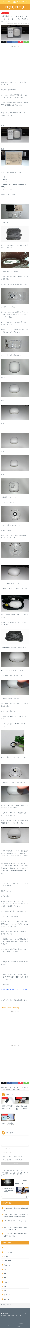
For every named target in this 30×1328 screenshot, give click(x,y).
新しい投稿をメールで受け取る (12, 1160)
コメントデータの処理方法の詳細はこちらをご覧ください (14, 1173)
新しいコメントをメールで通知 (12, 1156)
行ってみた (7, 1295)
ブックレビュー (8, 1265)
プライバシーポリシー (11, 1323)
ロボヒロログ (15, 7)
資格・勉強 (7, 1299)
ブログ (6, 1269)
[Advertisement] (15, 63)
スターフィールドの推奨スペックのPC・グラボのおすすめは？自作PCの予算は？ (16, 1215)
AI (4, 1248)
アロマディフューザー (7, 1007)
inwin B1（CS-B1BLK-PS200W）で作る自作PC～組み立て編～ (16, 1235)
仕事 (5, 1286)
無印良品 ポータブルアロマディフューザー (14, 989)
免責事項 (21, 1323)
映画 (5, 1290)
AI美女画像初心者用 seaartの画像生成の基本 (16, 1209)
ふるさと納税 (8, 1260)
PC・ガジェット (5, 13)
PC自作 (6, 1256)
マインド (6, 1273)
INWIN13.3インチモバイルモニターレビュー (16, 1222)
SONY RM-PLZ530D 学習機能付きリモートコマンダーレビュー (15, 1228)
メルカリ (6, 1282)
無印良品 (16, 1007)
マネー (6, 1277)
